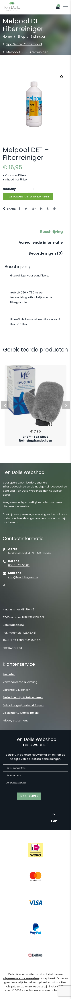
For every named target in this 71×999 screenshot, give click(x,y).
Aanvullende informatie (41, 242)
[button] (61, 77)
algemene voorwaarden (21, 978)
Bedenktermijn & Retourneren (23, 697)
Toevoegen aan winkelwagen (28, 196)
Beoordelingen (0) (46, 253)
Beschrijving (51, 231)
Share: (11, 208)
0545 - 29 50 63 (18, 565)
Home (7, 36)
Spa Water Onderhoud (24, 44)
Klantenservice (19, 664)
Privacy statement (15, 720)
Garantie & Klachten (16, 690)
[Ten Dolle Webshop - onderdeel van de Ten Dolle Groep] (12, 6)
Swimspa (38, 36)
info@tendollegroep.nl (23, 577)
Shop (21, 36)
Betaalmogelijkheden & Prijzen (23, 705)
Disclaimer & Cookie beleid (21, 713)
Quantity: (9, 189)
